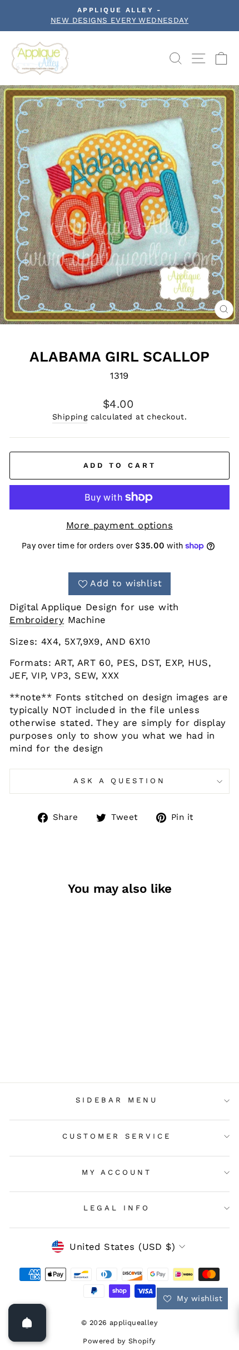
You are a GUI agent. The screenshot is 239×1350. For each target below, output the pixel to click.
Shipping (69, 416)
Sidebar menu (117, 1100)
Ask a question (119, 781)
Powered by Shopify (119, 1341)
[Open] (27, 1323)
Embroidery (36, 620)
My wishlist (198, 1298)
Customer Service (116, 1136)
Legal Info (116, 1208)
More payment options (119, 525)
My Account (117, 1172)
